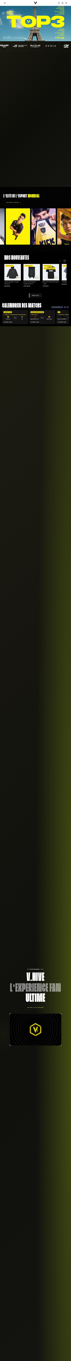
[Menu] (5, 3)
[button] (59, 3)
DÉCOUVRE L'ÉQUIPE (12, 202)
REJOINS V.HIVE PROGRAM (35, 1007)
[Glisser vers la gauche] (60, 261)
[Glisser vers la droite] (64, 261)
